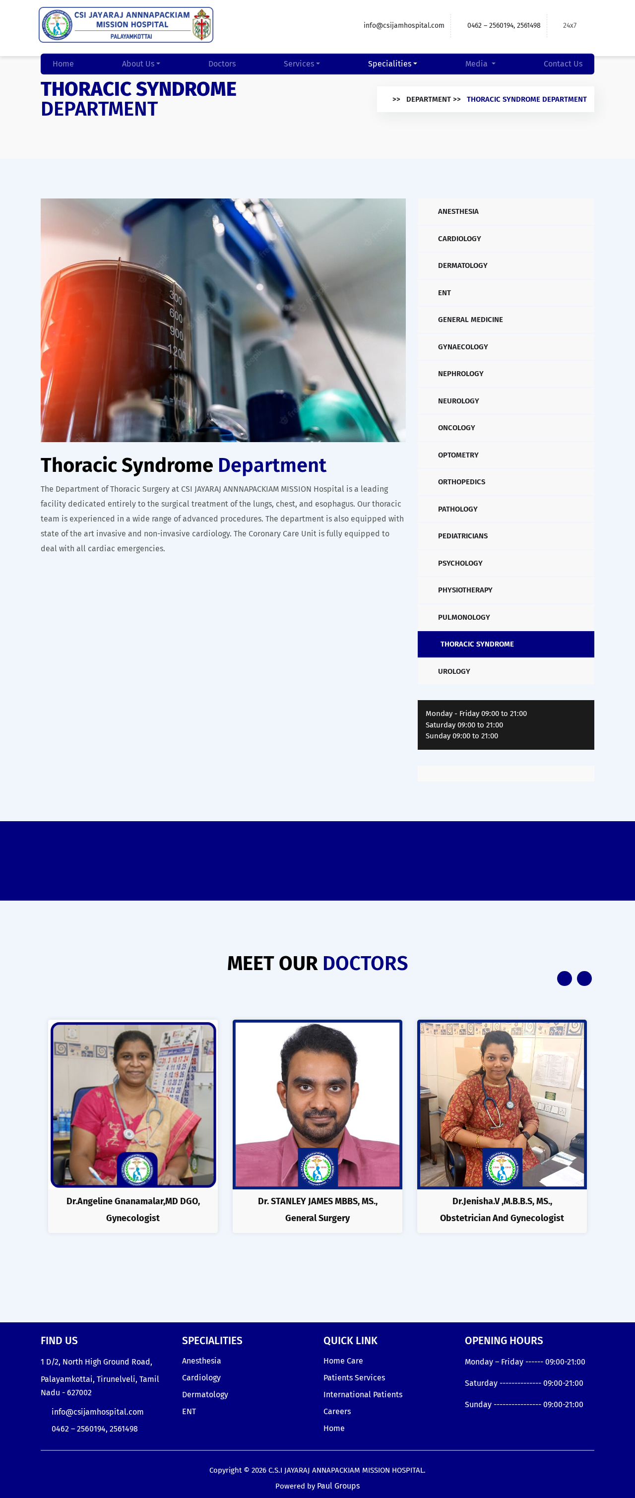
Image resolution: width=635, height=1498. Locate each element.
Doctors (222, 63)
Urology (453, 671)
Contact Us (563, 63)
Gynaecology (462, 346)
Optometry (457, 455)
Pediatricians (462, 535)
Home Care (343, 1361)
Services (299, 63)
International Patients (362, 1394)
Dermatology (462, 265)
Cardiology (458, 238)
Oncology (455, 427)
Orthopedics (460, 481)
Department (428, 99)
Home (63, 63)
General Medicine (469, 319)
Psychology (459, 563)
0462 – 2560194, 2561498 (504, 25)
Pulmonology (463, 617)
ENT (443, 292)
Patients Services (354, 1377)
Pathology (457, 509)
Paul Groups (338, 1486)
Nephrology (460, 373)
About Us (138, 63)
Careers (337, 1411)
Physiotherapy (464, 590)
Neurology (457, 400)
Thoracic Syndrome (476, 644)
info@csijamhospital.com (404, 25)
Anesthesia (457, 211)
